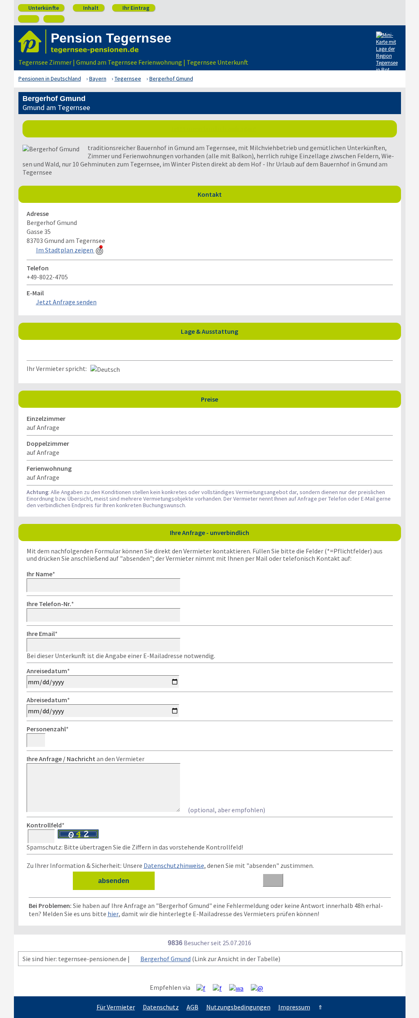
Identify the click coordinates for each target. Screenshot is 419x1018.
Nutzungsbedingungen (238, 1007)
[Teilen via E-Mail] (260, 987)
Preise (298, 399)
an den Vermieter (85, 759)
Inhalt (88, 7)
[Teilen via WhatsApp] (239, 987)
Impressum (294, 1007)
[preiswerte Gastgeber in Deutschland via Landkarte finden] (387, 53)
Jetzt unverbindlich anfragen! (213, 128)
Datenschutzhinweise (174, 865)
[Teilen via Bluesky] (220, 987)
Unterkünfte (40, 7)
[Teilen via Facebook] (204, 987)
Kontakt (297, 194)
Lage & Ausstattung (288, 331)
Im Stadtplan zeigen (65, 250)
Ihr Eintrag (132, 7)
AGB (192, 1007)
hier (113, 913)
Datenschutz (161, 1007)
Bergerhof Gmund (165, 959)
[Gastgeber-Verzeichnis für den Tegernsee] (32, 41)
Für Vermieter (116, 1007)
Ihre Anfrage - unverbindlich (283, 532)
